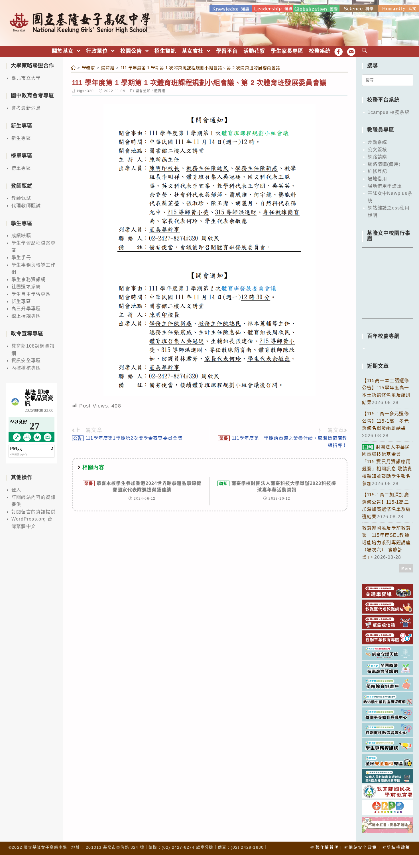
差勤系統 (377, 142)
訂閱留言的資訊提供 (33, 511)
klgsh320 (85, 91)
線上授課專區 (26, 316)
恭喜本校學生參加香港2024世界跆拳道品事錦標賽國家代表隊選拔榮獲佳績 (143, 486)
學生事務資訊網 (28, 279)
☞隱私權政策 (396, 847)
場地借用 (377, 178)
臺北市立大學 (26, 78)
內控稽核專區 (26, 368)
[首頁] (73, 67)
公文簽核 (377, 149)
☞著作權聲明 (324, 847)
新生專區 (21, 138)
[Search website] (364, 51)
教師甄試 (21, 198)
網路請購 (377, 156)
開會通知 (142, 91)
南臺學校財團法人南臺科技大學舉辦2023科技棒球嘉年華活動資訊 (277, 486)
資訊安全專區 (26, 360)
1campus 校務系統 (389, 112)
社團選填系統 (26, 286)
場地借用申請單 (385, 186)
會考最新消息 (26, 108)
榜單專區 (21, 168)
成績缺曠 (21, 235)
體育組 (160, 91)
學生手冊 (21, 257)
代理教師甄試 (26, 205)
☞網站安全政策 (360, 847)
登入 (16, 489)
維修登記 (377, 171)
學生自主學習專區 (31, 294)
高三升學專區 (26, 308)
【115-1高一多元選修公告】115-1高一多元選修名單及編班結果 (385, 421)
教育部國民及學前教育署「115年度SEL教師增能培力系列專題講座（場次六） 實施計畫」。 (386, 543)
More (406, 568)
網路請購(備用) (384, 164)
